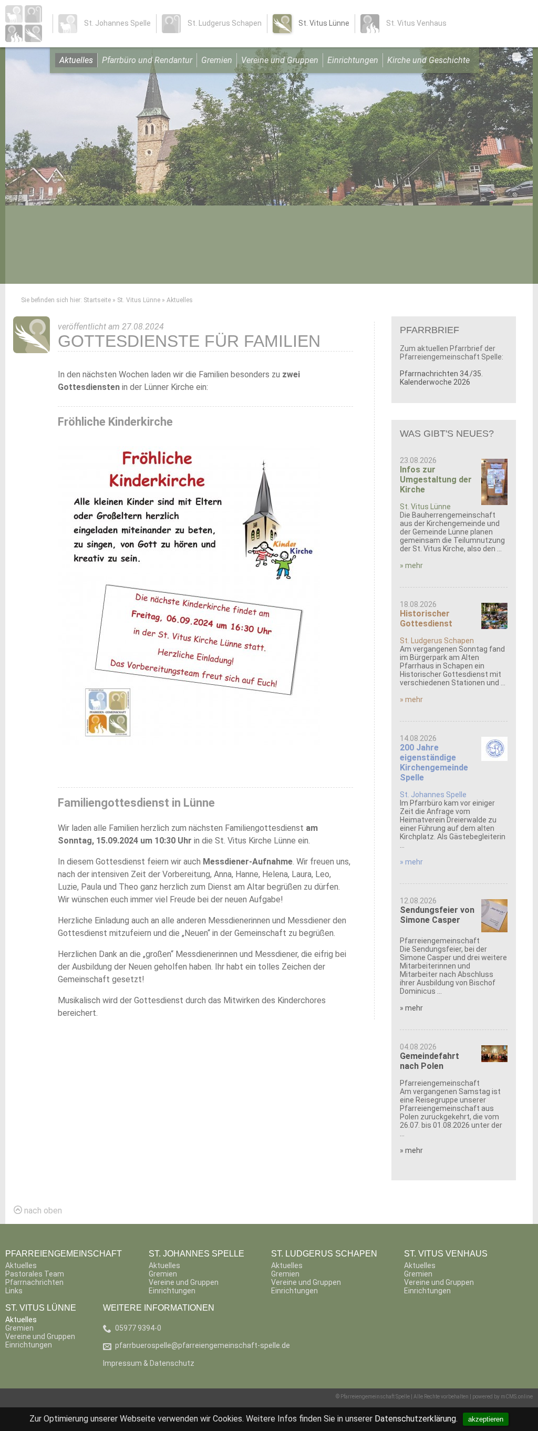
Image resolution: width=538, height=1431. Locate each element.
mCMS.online (517, 1396)
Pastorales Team (34, 1274)
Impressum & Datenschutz (148, 1363)
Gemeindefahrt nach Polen (429, 1061)
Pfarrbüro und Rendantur (147, 60)
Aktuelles (76, 60)
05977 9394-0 (138, 1328)
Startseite (97, 300)
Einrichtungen (352, 60)
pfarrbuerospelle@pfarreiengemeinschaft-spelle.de (202, 1345)
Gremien (216, 60)
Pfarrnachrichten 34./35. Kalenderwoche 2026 (441, 377)
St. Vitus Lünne (138, 300)
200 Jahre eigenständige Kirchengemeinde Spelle (434, 763)
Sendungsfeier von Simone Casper (437, 915)
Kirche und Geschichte (428, 60)
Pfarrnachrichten (34, 1282)
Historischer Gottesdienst (426, 619)
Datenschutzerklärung (415, 1419)
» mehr (411, 565)
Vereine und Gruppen (279, 60)
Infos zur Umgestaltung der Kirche (436, 480)
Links (14, 1290)
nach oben (42, 1211)
